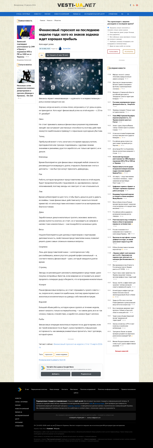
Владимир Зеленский (24, 60)
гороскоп (48, 354)
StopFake (71, 406)
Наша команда (54, 389)
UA (128, 14)
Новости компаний (61, 14)
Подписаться (86, 374)
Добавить (55, 374)
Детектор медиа (99, 403)
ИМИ (91, 403)
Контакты (65, 389)
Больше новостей (121, 351)
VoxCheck (77, 406)
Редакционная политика (39, 389)
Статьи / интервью (23, 14)
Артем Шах (66, 48)
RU (122, 14)
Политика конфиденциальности (108, 389)
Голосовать (113, 52)
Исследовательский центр (94, 14)
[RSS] (133, 5)
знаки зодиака (61, 354)
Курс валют (19, 422)
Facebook (50, 428)
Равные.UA (76, 14)
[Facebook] (130, 5)
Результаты (129, 52)
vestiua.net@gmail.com (93, 417)
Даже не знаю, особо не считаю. (120, 46)
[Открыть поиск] (137, 5)
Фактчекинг (74, 389)
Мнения (47, 14)
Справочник (113, 14)
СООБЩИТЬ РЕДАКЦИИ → (77, 417)
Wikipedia (57, 428)
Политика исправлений (87, 389)
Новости (37, 14)
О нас (27, 389)
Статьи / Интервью (21, 402)
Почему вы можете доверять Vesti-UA (52, 360)
